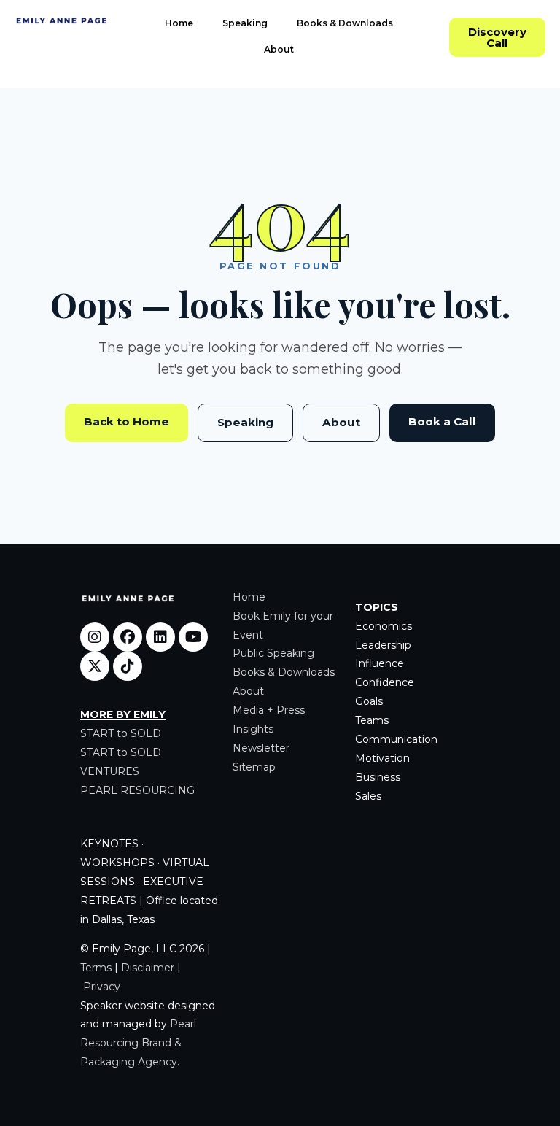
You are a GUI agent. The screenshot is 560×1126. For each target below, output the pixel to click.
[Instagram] (94, 637)
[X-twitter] (94, 666)
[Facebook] (127, 637)
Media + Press (269, 710)
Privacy (101, 986)
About (279, 49)
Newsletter (261, 748)
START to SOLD (120, 733)
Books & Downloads (345, 23)
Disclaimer (147, 967)
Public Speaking (273, 653)
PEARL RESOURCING (137, 790)
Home (179, 23)
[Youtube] (193, 637)
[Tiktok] (127, 666)
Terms (96, 967)
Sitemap (254, 767)
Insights (253, 729)
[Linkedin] (160, 637)
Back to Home (126, 421)
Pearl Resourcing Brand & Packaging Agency (138, 1042)
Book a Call (442, 421)
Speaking (245, 23)
